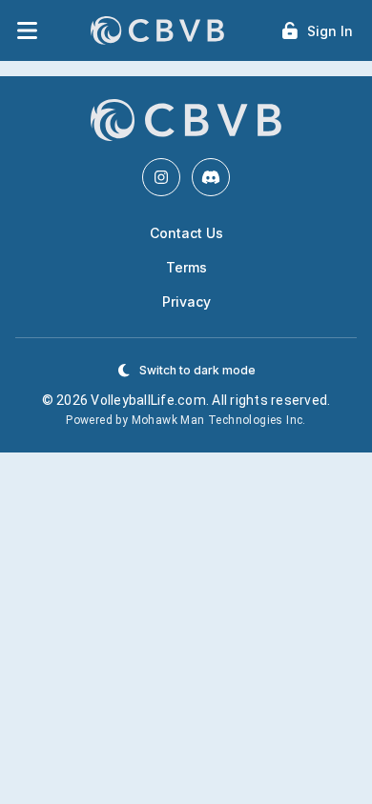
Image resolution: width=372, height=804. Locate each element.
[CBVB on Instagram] (161, 177)
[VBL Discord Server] (211, 177)
